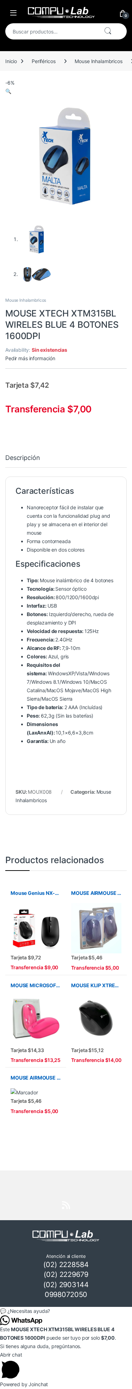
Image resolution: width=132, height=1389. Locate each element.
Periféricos (43, 61)
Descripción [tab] (22, 458)
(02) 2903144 (65, 1284)
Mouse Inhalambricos (98, 61)
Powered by (24, 1384)
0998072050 (66, 1294)
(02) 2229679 (66, 1274)
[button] (8, 91)
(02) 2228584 (65, 1264)
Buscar (108, 31)
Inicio (11, 61)
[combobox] (51, 31)
